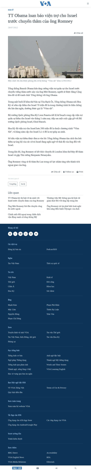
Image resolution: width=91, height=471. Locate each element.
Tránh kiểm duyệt (15, 439)
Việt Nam (12, 277)
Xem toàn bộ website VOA (19, 406)
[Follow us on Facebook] (10, 234)
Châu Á (11, 286)
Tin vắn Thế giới (53, 332)
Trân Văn (50, 314)
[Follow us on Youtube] (20, 234)
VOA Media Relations (17, 462)
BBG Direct (13, 453)
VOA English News (16, 457)
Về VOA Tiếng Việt (16, 388)
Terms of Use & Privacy (56, 388)
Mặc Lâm (12, 309)
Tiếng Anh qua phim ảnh (18, 364)
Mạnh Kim (12, 305)
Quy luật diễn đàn (15, 392)
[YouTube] (37, 468)
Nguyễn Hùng (13, 314)
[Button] (78, 33)
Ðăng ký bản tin (14, 249)
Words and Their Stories (56, 364)
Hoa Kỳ (11, 10)
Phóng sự (12, 341)
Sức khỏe (50, 291)
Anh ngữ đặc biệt (54, 355)
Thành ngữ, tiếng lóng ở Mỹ (19, 369)
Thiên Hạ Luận (53, 309)
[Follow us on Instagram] (26, 234)
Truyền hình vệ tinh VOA (18, 332)
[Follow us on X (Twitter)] (15, 234)
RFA (48, 457)
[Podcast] (31, 234)
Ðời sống (50, 282)
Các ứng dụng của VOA (56, 420)
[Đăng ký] (36, 234)
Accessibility (52, 453)
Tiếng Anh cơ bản (15, 355)
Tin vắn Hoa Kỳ (53, 337)
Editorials (50, 462)
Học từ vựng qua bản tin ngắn (20, 374)
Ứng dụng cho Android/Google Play (22, 425)
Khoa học (50, 286)
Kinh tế (50, 277)
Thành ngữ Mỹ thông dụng (57, 360)
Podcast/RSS (52, 249)
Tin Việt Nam (13, 263)
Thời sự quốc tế (53, 263)
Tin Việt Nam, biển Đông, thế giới (22, 337)
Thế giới (11, 282)
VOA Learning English (56, 369)
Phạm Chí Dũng (14, 318)
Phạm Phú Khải (53, 305)
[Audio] (56, 468)
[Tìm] (75, 468)
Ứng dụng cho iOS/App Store (20, 420)
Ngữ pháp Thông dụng (17, 360)
